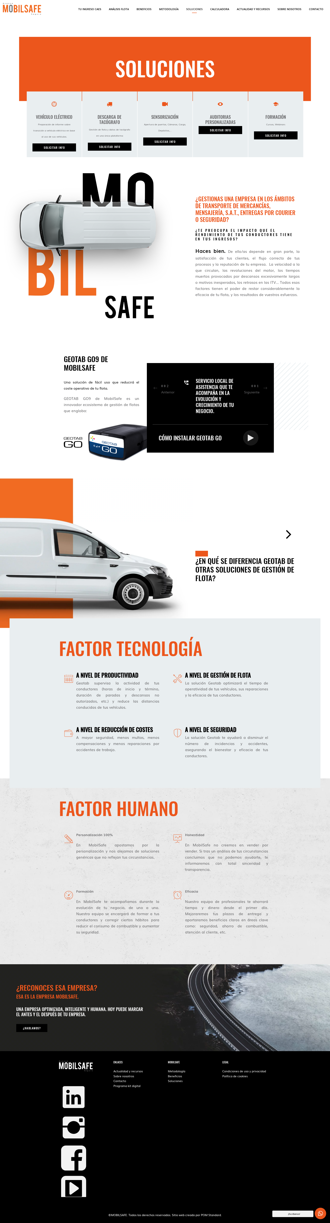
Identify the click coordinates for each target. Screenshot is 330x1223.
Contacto (119, 1081)
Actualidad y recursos (128, 1071)
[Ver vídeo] (250, 435)
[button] (54, 147)
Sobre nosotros (123, 1076)
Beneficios (175, 1076)
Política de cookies (235, 1076)
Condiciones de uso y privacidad (244, 1071)
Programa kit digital (127, 1086)
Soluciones (175, 1081)
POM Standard (211, 1215)
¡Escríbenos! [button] (294, 1214)
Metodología (176, 1071)
